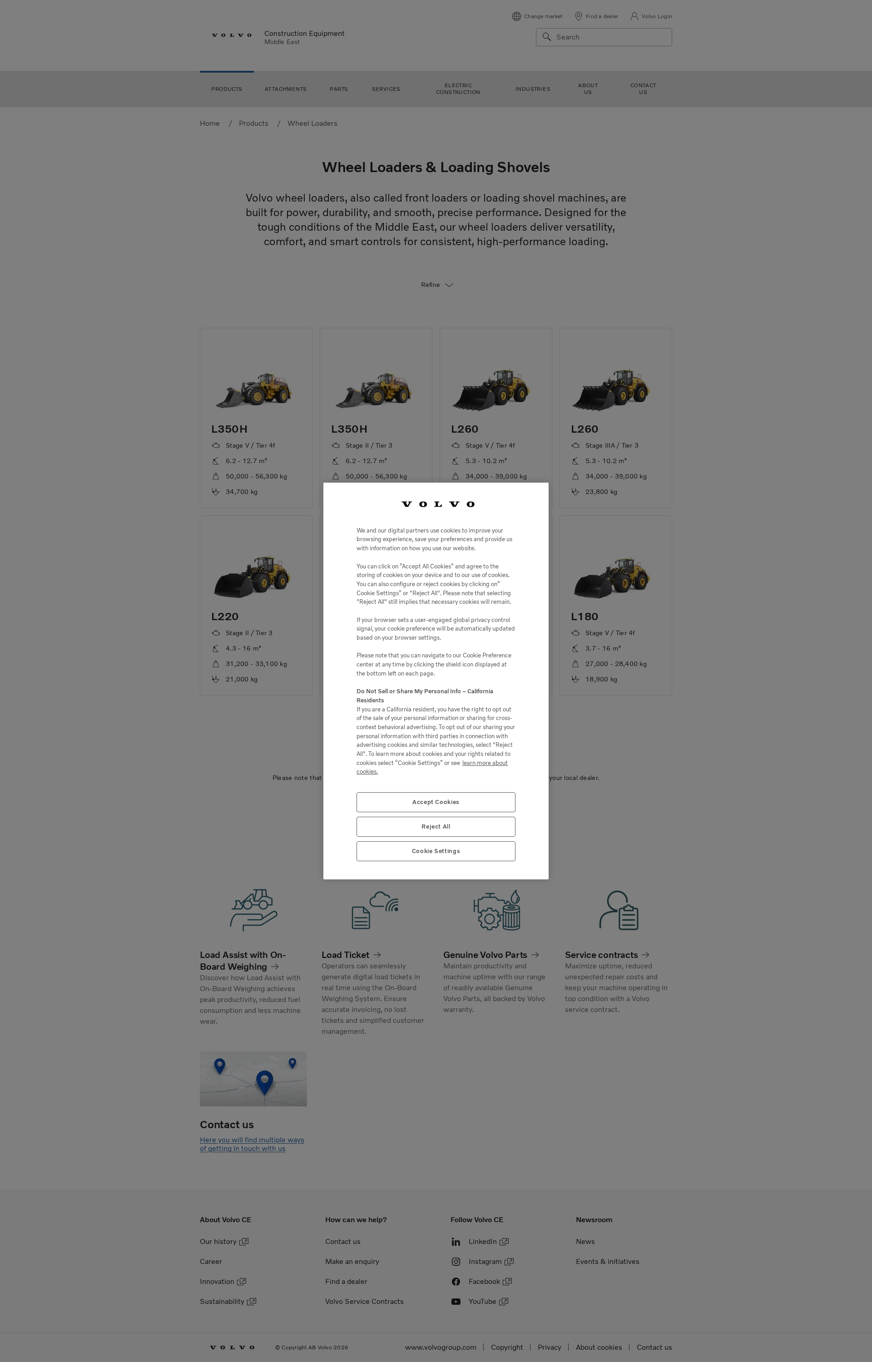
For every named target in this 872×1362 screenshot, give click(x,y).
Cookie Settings (436, 851)
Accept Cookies (436, 802)
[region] (436, 681)
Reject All (436, 826)
